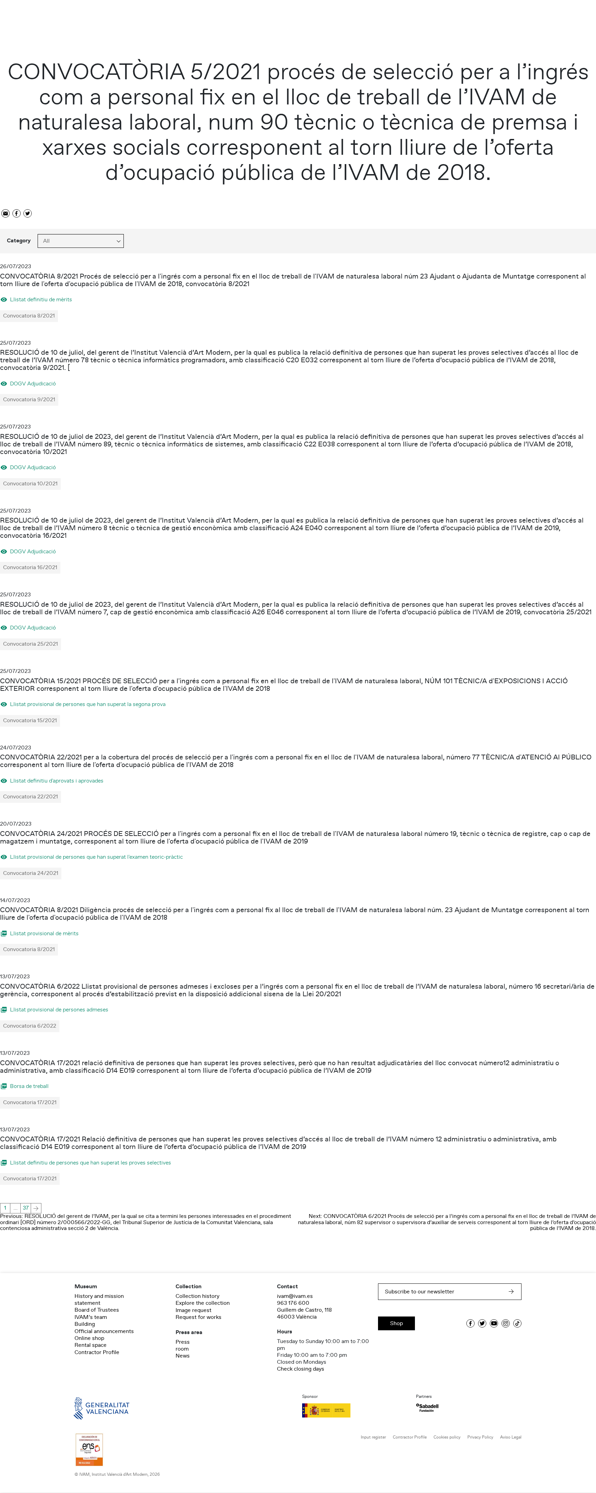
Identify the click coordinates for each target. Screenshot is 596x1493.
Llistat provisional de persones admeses (59, 1009)
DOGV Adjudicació (33, 383)
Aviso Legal (511, 1437)
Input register (373, 1437)
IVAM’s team (90, 1317)
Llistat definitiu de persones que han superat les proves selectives (90, 1162)
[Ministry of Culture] (355, 1410)
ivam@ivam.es (295, 1296)
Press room (183, 1345)
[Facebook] (16, 214)
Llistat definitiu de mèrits (41, 299)
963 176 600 (293, 1303)
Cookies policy (447, 1437)
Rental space (90, 1345)
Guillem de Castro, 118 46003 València (304, 1313)
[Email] (5, 214)
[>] (36, 1208)
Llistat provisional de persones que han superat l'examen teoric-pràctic (96, 857)
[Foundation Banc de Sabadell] (427, 1407)
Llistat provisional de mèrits (44, 933)
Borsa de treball (29, 1086)
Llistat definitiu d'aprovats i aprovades (56, 780)
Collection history (197, 1296)
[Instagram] (505, 1323)
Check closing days (300, 1368)
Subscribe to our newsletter (419, 1291)
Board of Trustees (96, 1310)
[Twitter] (27, 214)
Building (84, 1324)
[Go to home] (91, 1407)
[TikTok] (517, 1323)
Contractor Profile (96, 1352)
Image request (193, 1310)
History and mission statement (99, 1300)
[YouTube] (494, 1323)
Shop (396, 1323)
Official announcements (104, 1331)
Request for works (198, 1317)
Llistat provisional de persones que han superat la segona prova (88, 704)
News (183, 1355)
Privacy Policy (480, 1437)
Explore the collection (203, 1303)
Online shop (89, 1338)
